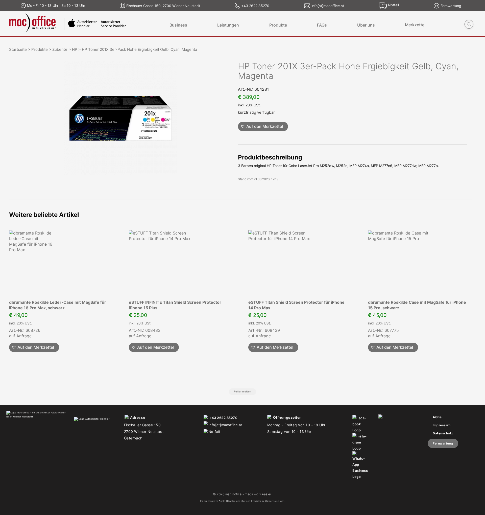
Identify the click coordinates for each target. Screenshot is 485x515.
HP (74, 49)
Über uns (366, 25)
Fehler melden (242, 391)
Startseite (18, 49)
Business (178, 25)
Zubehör (59, 49)
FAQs (322, 25)
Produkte (278, 25)
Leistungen (228, 25)
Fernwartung (443, 443)
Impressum (442, 425)
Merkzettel (415, 24)
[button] (263, 126)
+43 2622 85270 (223, 418)
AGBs (437, 417)
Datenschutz (443, 433)
